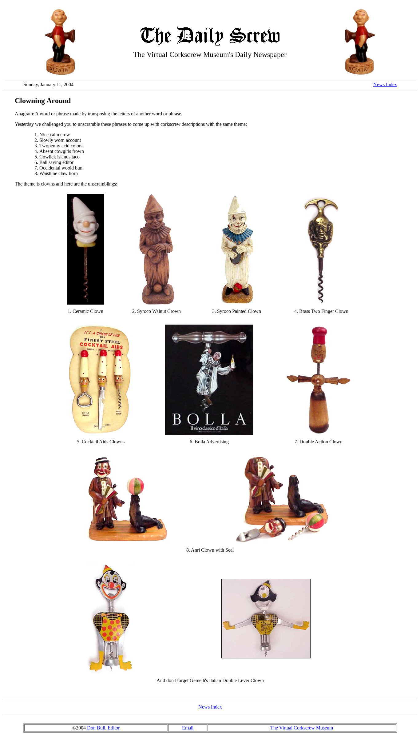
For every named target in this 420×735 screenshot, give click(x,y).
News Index (385, 84)
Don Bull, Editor (103, 727)
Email (187, 727)
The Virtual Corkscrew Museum (301, 727)
